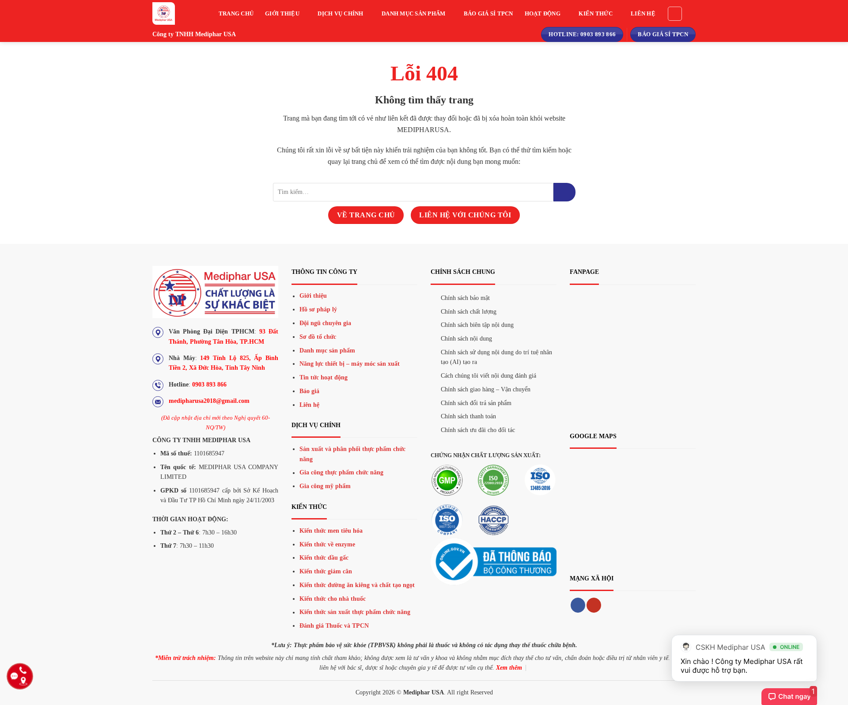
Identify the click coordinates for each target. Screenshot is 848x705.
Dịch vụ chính (340, 14)
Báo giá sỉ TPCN (488, 14)
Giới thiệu (282, 14)
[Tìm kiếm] (675, 14)
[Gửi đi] (564, 192)
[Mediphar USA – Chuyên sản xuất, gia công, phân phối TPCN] (172, 13)
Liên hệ (643, 14)
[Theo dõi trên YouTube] (594, 605)
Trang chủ (236, 14)
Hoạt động (542, 14)
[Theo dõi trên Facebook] (578, 605)
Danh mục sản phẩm (413, 14)
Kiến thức (595, 14)
